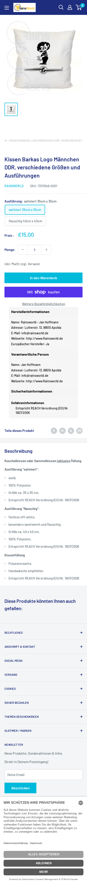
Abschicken (20, 788)
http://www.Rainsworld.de (44, 338)
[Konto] (70, 7)
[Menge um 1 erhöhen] (46, 249)
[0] (79, 7)
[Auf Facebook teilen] (54, 430)
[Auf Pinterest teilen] (62, 430)
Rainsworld (14, 186)
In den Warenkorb (43, 278)
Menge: (9, 250)
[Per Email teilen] (79, 430)
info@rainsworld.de (34, 333)
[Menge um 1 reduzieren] (22, 249)
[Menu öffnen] (6, 8)
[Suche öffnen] (61, 7)
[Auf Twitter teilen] (71, 430)
